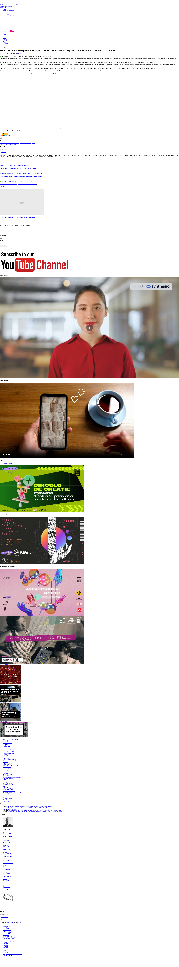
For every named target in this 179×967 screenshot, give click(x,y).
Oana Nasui (7, 53)
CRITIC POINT (6, 758)
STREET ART (6, 793)
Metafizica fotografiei (11, 809)
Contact (4, 42)
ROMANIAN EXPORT (8, 788)
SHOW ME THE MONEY (9, 791)
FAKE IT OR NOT (7, 764)
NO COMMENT (7, 12)
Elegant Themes (9, 922)
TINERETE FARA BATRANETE (10, 796)
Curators (5, 40)
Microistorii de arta (7, 775)
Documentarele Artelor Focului (10, 760)
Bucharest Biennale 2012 (8, 753)
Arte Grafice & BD (7, 748)
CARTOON (5, 754)
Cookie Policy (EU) (7, 955)
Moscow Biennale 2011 (8, 778)
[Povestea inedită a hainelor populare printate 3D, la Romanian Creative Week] (17, 181)
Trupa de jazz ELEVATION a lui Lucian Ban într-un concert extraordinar (17, 217)
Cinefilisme (5, 755)
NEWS (4, 9)
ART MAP (5, 745)
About (4, 34)
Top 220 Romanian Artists (6, 6)
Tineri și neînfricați (7, 797)
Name (1, 238)
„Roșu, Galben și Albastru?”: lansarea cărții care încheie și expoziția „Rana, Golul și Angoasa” (22, 176)
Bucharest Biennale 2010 (8, 751)
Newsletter (5, 43)
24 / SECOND (6, 741)
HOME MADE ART (7, 14)
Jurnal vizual (5, 773)
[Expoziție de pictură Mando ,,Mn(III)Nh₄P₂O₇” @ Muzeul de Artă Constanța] (17, 165)
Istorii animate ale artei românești (10, 772)
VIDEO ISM (6, 801)
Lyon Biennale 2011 (7, 774)
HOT (4, 769)
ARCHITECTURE (7, 743)
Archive (4, 44)
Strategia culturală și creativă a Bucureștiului (12, 792)
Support (4, 36)
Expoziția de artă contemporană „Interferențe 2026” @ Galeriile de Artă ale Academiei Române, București (28, 806)
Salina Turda (3, 7)
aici (1, 460)
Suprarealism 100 (6, 794)
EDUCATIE (5, 762)
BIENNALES (6, 750)
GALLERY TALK (7, 13)
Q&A (4, 786)
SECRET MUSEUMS (8, 789)
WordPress (21, 922)
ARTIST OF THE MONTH (9, 15)
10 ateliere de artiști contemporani (10, 739)
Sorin (4, 809)
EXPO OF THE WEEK (8, 763)
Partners (4, 41)
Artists (4, 38)
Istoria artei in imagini (7, 770)
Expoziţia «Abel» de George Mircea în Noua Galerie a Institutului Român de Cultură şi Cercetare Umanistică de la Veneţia (35, 811)
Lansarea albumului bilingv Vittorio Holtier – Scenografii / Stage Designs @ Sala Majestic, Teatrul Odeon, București (35, 810)
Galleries (5, 39)
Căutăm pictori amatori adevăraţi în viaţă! (9, 4)
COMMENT (3, 235)
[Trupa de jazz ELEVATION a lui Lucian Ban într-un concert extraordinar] (22, 214)
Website (1, 243)
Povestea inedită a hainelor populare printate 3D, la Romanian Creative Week (18, 184)
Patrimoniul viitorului (7, 783)
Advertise (5, 35)
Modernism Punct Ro (7, 463)
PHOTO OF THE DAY (8, 10)
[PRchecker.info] (4, 917)
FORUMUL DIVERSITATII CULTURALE (13, 765)
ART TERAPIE (6, 746)
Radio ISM (5, 787)
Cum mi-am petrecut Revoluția (9, 759)
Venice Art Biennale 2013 (8, 799)
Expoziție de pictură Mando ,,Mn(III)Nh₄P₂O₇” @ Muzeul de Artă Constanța (18, 168)
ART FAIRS (5, 744)
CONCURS (5, 757)
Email (1, 240)
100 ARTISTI (6, 740)
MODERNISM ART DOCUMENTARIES (12, 777)
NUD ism (5, 782)
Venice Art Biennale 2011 (8, 798)
